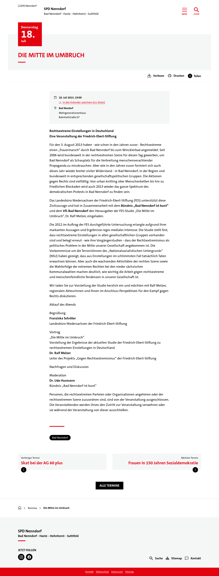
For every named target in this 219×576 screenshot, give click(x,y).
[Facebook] (29, 557)
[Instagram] (21, 557)
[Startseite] (19, 508)
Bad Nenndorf (60, 437)
